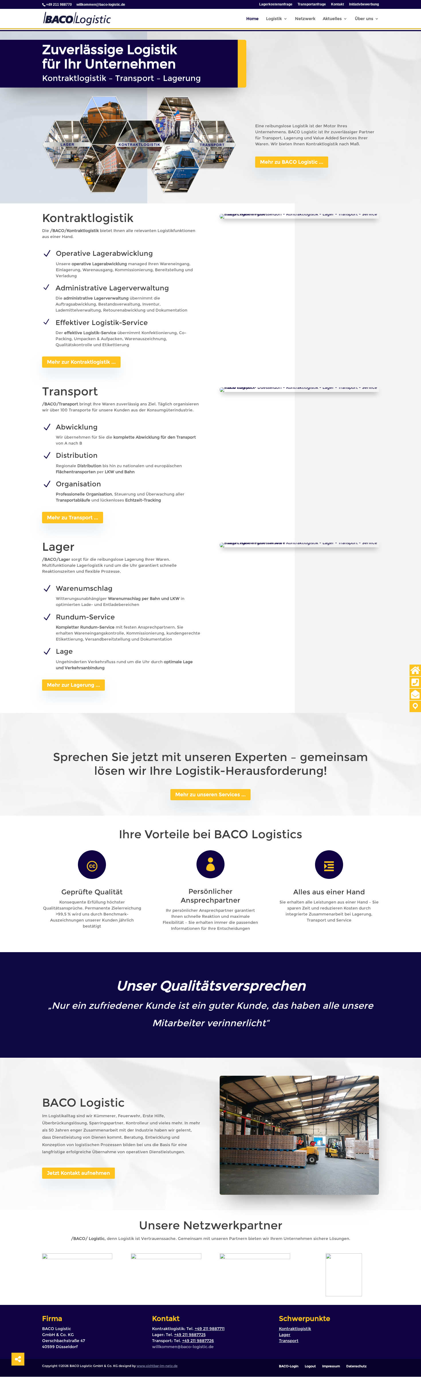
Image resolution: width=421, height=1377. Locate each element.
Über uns (364, 19)
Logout (310, 1366)
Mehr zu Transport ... (72, 517)
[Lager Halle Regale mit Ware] (299, 542)
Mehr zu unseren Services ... (210, 794)
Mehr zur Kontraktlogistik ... (81, 362)
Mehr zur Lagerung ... (73, 685)
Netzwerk (305, 19)
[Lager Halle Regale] (299, 214)
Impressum (331, 1366)
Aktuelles (332, 19)
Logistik (274, 19)
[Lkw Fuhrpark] (299, 387)
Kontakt (337, 4)
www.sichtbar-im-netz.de (157, 1366)
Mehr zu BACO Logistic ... (291, 162)
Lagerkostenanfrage (275, 4)
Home (252, 19)
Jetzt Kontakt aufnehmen (78, 1173)
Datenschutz (356, 1366)
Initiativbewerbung (364, 4)
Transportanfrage (312, 4)
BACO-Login (288, 1366)
